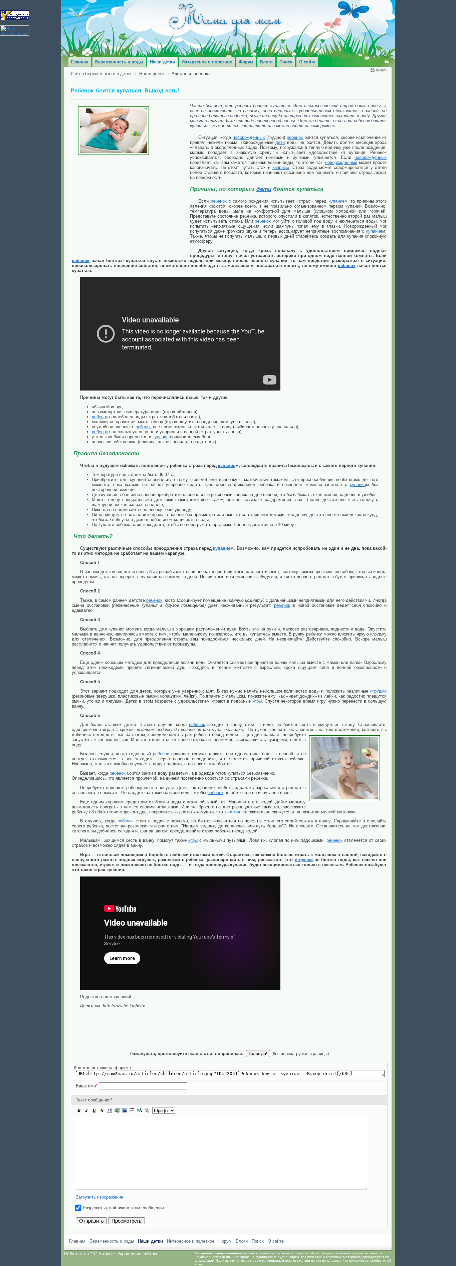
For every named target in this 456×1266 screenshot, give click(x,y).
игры (257, 701)
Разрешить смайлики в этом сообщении (123, 1207)
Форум (225, 1241)
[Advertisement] (131, 205)
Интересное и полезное (190, 1241)
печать (382, 70)
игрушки (378, 691)
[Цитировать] (109, 1110)
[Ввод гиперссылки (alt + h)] (116, 1110)
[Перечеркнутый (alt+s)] (101, 1110)
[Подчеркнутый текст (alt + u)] (94, 1110)
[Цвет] (139, 1110)
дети (280, 142)
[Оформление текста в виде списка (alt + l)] (132, 1110)
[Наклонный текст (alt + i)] (86, 1110)
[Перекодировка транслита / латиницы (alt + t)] (147, 1110)
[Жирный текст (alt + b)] (79, 1110)
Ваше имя (86, 1085)
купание (336, 201)
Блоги (242, 1241)
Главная (77, 1241)
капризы (280, 167)
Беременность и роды (111, 1241)
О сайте (276, 1241)
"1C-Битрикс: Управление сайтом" (124, 1253)
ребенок (295, 137)
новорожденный (249, 137)
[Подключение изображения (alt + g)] (124, 1110)
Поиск (258, 1241)
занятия (232, 811)
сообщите (378, 1260)
